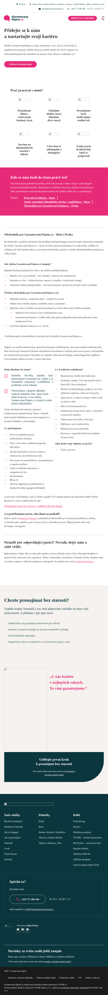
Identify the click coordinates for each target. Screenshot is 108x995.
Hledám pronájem (82, 832)
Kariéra (77, 826)
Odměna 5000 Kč (81, 853)
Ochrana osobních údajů (46, 978)
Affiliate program (82, 859)
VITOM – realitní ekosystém (87, 837)
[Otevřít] (102, 18)
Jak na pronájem (12, 837)
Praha (34, 4)
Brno (40, 4)
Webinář (8, 843)
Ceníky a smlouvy (92, 978)
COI (80, 978)
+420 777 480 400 (78, 9)
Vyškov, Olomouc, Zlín (95, 4)
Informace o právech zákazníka (20, 978)
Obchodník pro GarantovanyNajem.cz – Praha (51, 205)
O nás (7, 848)
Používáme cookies (67, 978)
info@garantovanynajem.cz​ (39, 909)
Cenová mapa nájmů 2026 (86, 864)
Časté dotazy (10, 853)
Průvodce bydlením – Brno (39, 197)
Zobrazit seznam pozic (20, 64)
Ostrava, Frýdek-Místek (75, 4)
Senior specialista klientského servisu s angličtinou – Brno (57, 201)
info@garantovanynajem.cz (53, 9)
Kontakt (8, 859)
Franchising (79, 821)
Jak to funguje (11, 832)
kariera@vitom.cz (28, 518)
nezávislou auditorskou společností (75, 988)
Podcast (22, 4)
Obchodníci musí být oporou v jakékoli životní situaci (33, 506)
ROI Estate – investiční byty (87, 843)
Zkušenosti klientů (13, 826)
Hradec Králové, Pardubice (54, 4)
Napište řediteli (80, 848)
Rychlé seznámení (13, 821)
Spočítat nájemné (82, 18)
